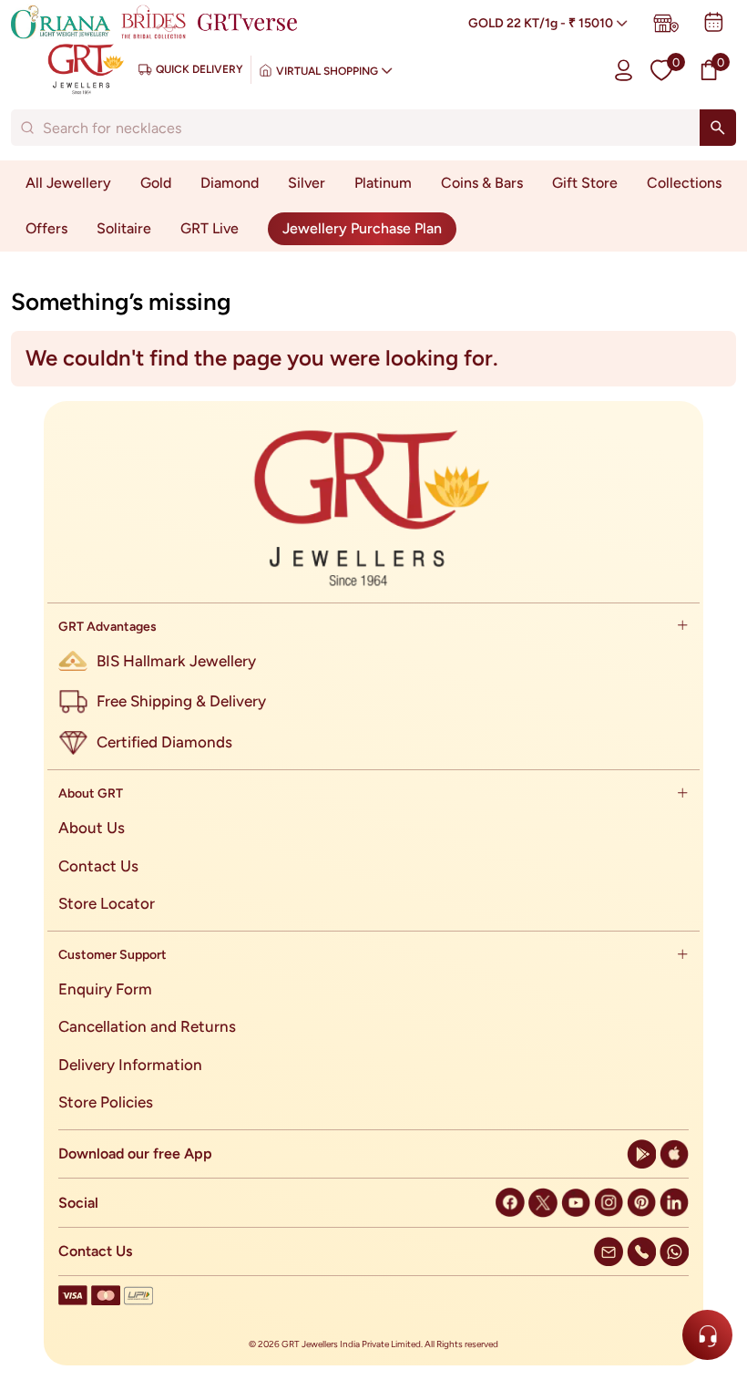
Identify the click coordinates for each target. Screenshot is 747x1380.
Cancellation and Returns (147, 1026)
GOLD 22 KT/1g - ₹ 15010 (540, 23)
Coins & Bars (482, 182)
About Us (91, 828)
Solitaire (124, 228)
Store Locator (106, 903)
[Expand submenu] (682, 626)
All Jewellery (68, 182)
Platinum (383, 182)
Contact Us (98, 866)
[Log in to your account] (623, 69)
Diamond (229, 182)
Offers (46, 228)
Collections (684, 182)
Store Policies (105, 1102)
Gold (155, 182)
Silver (306, 182)
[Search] (718, 127)
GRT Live (209, 228)
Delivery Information (130, 1065)
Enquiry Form (105, 989)
